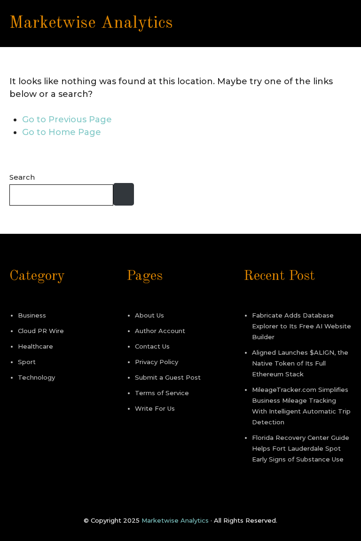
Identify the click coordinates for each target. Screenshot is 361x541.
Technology (36, 377)
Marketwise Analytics (91, 23)
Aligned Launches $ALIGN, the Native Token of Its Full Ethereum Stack (300, 363)
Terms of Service (162, 393)
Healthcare (35, 346)
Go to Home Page (61, 132)
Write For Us (155, 408)
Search (22, 177)
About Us (149, 315)
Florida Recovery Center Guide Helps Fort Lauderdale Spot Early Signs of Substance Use (300, 448)
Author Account (160, 330)
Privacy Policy (156, 362)
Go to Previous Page (67, 119)
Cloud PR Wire (41, 330)
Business (32, 315)
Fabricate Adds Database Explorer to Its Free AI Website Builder (301, 326)
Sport (27, 362)
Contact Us (152, 346)
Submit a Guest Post (168, 377)
